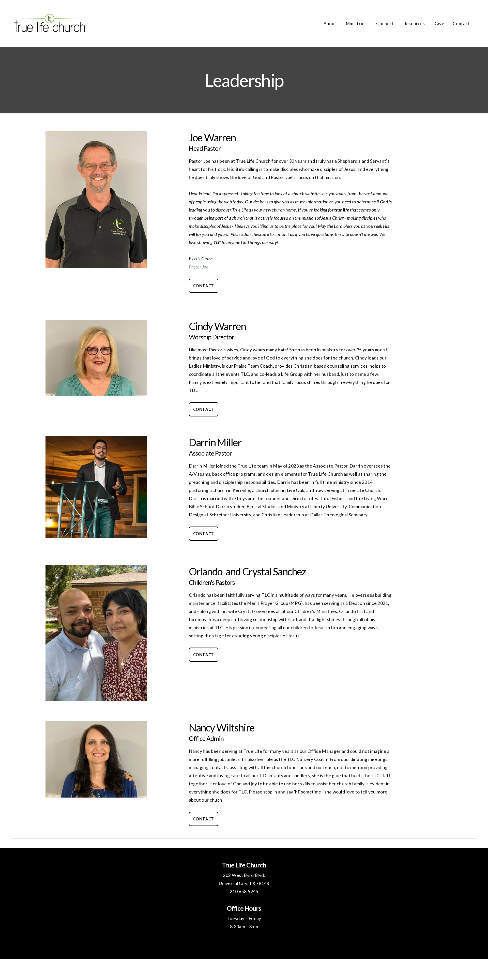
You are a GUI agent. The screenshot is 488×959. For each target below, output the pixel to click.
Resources (414, 23)
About (330, 23)
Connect (385, 23)
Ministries (357, 23)
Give (439, 23)
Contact (461, 23)
